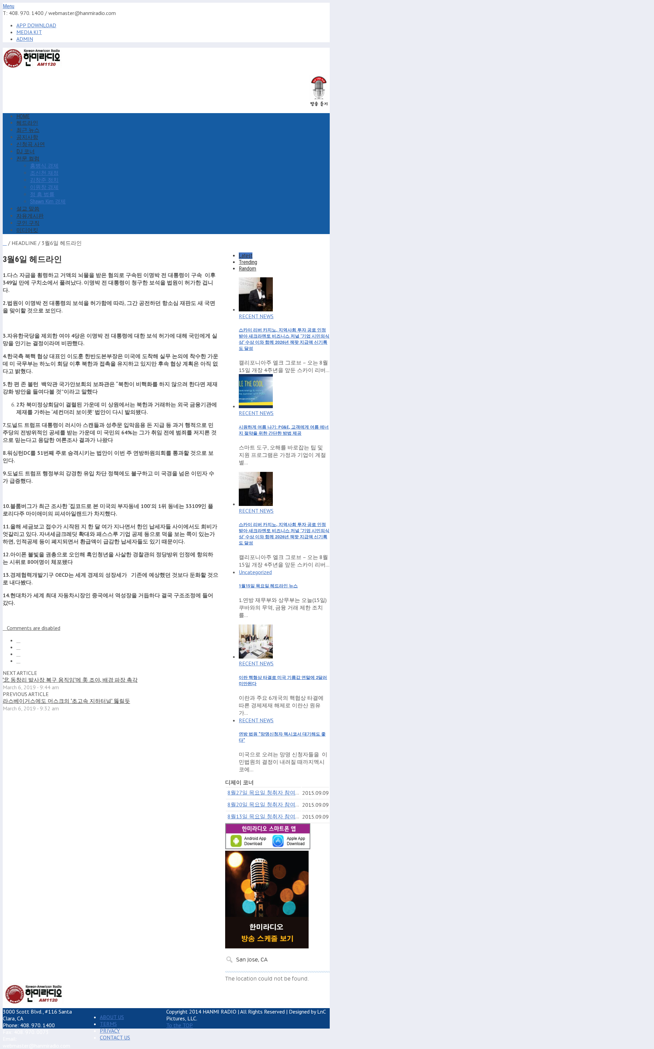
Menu (8, 6)
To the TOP (179, 1025)
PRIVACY (110, 1030)
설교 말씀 (28, 208)
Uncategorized (255, 572)
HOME (23, 116)
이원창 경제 (44, 187)
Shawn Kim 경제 (48, 201)
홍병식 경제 (44, 166)
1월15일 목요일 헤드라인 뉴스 (268, 585)
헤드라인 (27, 123)
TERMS (108, 1023)
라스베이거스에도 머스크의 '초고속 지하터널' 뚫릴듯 (66, 701)
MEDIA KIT (29, 32)
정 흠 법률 (42, 194)
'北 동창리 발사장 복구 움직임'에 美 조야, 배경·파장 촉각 (70, 680)
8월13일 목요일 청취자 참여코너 (267, 816)
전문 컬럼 (28, 158)
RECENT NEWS (256, 316)
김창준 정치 (44, 180)
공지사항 (27, 137)
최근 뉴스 (28, 130)
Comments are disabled (33, 627)
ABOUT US (112, 1017)
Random (247, 268)
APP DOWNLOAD (36, 25)
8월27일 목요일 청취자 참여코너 (267, 792)
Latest (245, 255)
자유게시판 (30, 216)
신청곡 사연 (30, 144)
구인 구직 (28, 223)
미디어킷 (27, 230)
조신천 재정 (44, 173)
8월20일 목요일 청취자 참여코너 (267, 804)
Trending (248, 262)
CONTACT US (115, 1037)
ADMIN (24, 38)
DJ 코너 (25, 151)
